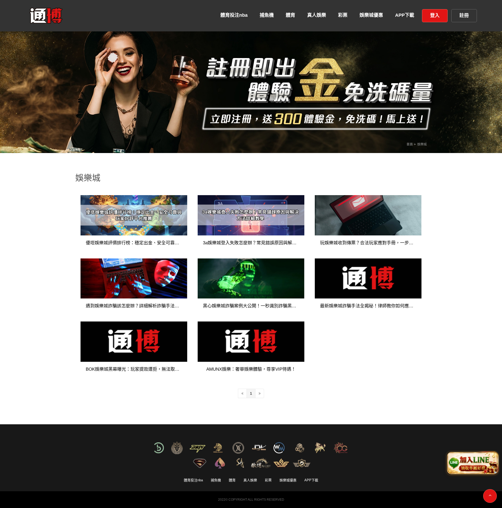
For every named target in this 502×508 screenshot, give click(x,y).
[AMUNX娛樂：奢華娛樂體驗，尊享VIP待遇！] (251, 341)
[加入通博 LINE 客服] (472, 463)
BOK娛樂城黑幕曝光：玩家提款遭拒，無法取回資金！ (134, 369)
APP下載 (311, 480)
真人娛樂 (250, 480)
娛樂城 (422, 144)
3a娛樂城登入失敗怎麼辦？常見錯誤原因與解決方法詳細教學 (251, 243)
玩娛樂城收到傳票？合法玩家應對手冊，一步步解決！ (368, 243)
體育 (232, 480)
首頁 (410, 144)
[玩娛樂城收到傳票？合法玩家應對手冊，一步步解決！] (368, 215)
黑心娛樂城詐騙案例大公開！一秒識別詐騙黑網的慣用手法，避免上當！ (251, 306)
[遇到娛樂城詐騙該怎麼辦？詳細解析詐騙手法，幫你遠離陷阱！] (134, 278)
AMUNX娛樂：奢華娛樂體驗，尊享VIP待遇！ (251, 369)
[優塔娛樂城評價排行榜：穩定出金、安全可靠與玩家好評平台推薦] (134, 215)
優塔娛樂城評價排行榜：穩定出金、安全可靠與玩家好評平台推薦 (134, 243)
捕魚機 (216, 480)
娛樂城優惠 (287, 480)
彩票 (268, 480)
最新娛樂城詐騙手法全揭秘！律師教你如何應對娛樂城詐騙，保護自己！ (368, 306)
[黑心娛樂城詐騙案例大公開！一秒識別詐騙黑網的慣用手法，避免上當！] (251, 278)
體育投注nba (193, 480)
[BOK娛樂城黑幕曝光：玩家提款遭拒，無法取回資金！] (134, 341)
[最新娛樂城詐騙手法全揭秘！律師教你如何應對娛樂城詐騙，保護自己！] (368, 278)
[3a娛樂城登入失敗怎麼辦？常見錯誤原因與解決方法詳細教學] (251, 215)
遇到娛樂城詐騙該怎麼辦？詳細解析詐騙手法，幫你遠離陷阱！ (134, 306)
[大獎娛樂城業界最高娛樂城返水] (251, 90)
